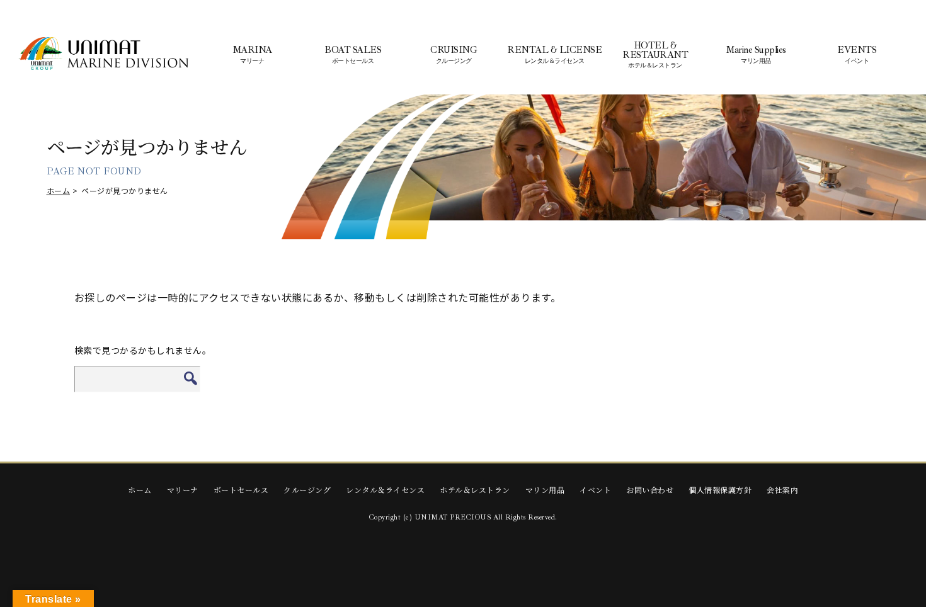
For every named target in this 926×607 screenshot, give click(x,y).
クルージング (307, 489)
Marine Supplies (756, 54)
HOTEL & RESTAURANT (655, 55)
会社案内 (782, 489)
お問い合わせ (649, 489)
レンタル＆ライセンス (385, 489)
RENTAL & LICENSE (554, 54)
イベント (595, 489)
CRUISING (453, 54)
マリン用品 (545, 489)
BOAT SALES (352, 54)
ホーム (59, 190)
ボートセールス (241, 489)
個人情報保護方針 (720, 489)
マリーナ (182, 489)
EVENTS (856, 54)
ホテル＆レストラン (475, 489)
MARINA (252, 54)
